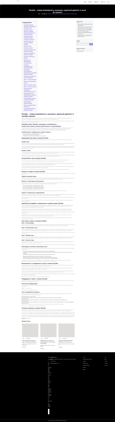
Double (23, 118)
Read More (24, 347)
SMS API (84, 369)
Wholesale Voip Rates (86, 365)
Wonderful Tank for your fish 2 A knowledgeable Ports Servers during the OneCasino (47, 342)
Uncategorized (44, 13)
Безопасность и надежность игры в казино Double (30, 95)
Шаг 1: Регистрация (30, 79)
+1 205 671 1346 (52, 361)
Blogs (105, 359)
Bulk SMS (84, 367)
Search (78, 41)
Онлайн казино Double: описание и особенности (30, 26)
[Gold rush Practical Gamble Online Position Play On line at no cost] (67, 330)
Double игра (27, 46)
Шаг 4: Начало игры (30, 86)
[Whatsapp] (48, 412)
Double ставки (28, 48)
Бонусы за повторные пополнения (27, 61)
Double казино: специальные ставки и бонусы (29, 37)
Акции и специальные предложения (28, 66)
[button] (96, 2)
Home (39, 13)
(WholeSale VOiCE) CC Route (87, 359)
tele (23, 338)
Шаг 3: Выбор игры (30, 84)
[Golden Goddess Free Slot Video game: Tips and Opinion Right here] (30, 330)
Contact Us (106, 365)
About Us (106, 361)
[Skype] (48, 413)
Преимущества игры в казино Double (28, 42)
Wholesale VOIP (85, 363)
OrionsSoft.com (64, 420)
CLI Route (84, 361)
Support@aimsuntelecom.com (54, 363)
